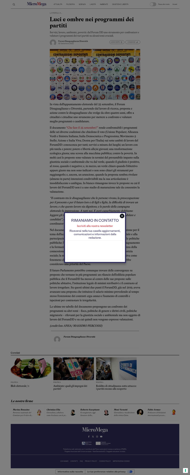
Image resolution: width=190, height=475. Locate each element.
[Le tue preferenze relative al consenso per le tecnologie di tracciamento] (185, 470)
